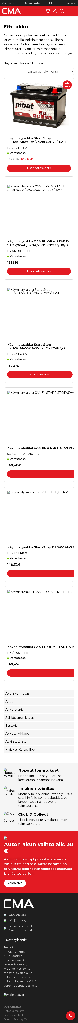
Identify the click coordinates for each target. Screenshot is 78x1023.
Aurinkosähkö (16, 741)
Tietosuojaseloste (14, 1010)
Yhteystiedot (69, 3)
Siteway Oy (20, 1019)
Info (51, 3)
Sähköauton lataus (19, 717)
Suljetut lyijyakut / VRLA (20, 981)
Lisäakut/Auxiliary (15, 964)
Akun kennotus (17, 693)
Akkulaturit (14, 709)
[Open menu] (72, 11)
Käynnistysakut (14, 960)
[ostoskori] (47, 11)
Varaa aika (15, 883)
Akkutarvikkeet (17, 733)
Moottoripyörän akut (18, 973)
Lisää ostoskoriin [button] (39, 168)
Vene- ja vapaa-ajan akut (21, 985)
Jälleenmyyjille (32, 3)
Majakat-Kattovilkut (20, 749)
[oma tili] (54, 11)
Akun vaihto (8, 3)
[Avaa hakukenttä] (62, 11)
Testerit (11, 725)
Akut (9, 701)
